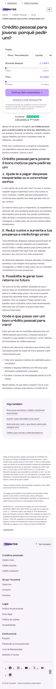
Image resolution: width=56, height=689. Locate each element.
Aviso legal (7, 614)
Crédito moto (8, 560)
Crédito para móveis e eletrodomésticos (25, 433)
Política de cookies (10, 619)
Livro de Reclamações (12, 649)
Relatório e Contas (10, 655)
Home (5, 15)
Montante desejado (14, 63)
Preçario (6, 638)
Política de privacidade (12, 608)
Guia (33, 15)
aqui (8, 493)
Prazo (8, 77)
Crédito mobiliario (10, 571)
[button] (44, 63)
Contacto (6, 590)
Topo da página (44, 544)
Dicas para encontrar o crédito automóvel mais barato (25, 412)
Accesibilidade (8, 625)
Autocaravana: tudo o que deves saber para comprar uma (26, 426)
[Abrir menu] (49, 9)
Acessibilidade (8, 530)
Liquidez (39, 55)
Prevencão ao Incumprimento (15, 644)
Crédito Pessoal (19, 15)
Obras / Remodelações (18, 55)
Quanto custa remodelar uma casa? (23, 419)
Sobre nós (6, 584)
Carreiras (6, 595)
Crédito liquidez (9, 565)
